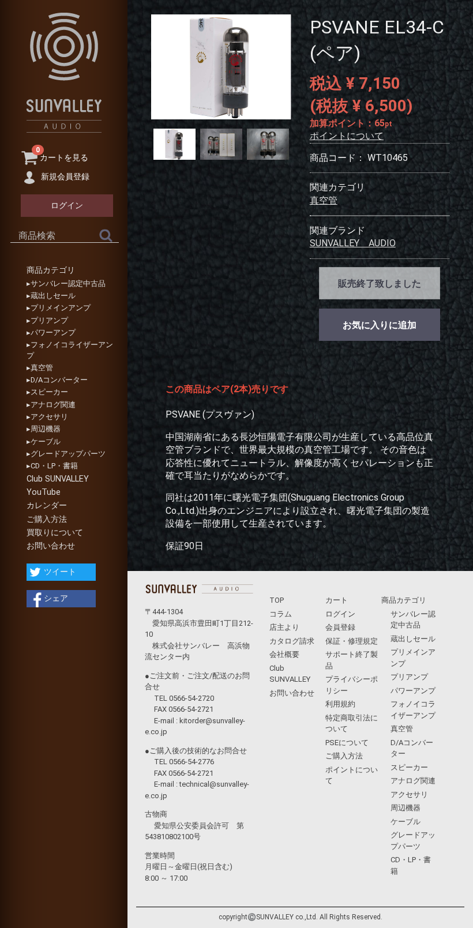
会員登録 (340, 627)
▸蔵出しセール (51, 295)
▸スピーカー (47, 392)
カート (336, 600)
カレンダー (47, 505)
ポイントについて (347, 135)
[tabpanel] (221, 66)
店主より (284, 627)
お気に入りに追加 (379, 325)
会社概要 (284, 654)
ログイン (340, 614)
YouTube (44, 492)
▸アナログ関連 (51, 404)
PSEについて (347, 742)
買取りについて (55, 533)
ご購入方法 (47, 519)
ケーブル (406, 821)
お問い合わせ (51, 546)
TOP (276, 600)
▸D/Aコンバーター (57, 379)
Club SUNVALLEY (58, 479)
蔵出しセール (413, 638)
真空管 (323, 200)
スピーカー (409, 767)
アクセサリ (409, 794)
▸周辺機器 (44, 428)
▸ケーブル (44, 441)
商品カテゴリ (51, 270)
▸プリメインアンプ (59, 307)
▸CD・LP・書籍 (52, 465)
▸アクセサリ (47, 416)
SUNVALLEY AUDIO (353, 243)
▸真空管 (40, 367)
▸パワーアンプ (51, 332)
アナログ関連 (413, 780)
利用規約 (340, 704)
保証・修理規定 (351, 641)
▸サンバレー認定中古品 (66, 283)
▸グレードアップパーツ (66, 453)
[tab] (174, 144)
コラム (280, 614)
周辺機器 (406, 807)
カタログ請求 (291, 641)
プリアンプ (409, 676)
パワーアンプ (413, 690)
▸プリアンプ (47, 320)
